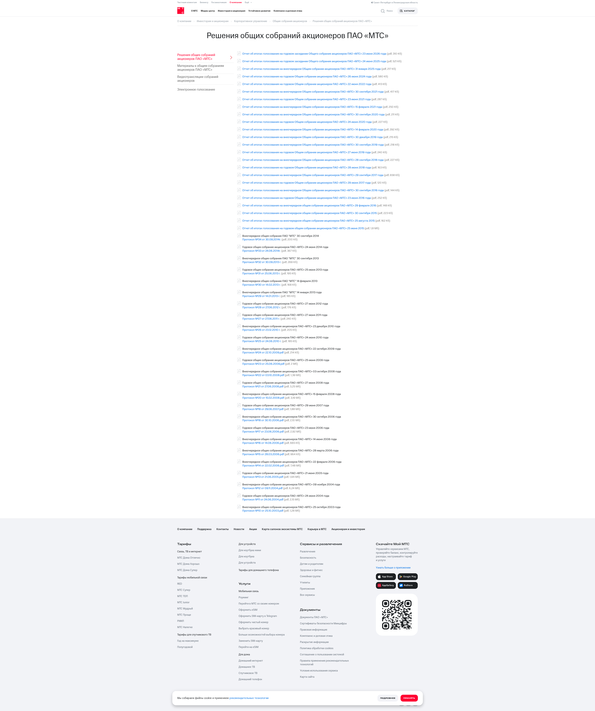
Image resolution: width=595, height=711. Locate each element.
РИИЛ (180, 621)
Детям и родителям (311, 564)
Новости (239, 529)
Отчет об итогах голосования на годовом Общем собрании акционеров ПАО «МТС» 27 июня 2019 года (306, 152)
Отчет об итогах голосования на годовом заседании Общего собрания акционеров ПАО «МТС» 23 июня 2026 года (314, 54)
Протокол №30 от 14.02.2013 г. (261, 285)
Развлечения (307, 551)
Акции (253, 529)
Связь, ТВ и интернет (189, 551)
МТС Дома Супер (187, 570)
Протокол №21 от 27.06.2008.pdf (262, 386)
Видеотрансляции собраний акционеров (197, 79)
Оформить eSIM (248, 610)
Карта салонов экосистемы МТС (282, 529)
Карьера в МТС (317, 529)
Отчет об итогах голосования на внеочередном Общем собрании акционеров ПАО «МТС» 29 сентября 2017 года (312, 175)
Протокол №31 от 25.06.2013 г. (261, 273)
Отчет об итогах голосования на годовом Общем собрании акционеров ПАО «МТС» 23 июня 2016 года (306, 198)
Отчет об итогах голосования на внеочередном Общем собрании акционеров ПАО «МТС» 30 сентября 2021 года (313, 92)
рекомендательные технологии (249, 698)
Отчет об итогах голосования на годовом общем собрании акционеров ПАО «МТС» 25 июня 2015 (303, 228)
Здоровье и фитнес (311, 570)
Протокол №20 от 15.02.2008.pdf (263, 398)
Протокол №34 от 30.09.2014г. (261, 239)
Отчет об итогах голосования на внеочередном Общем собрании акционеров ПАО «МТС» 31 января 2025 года (311, 69)
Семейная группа (310, 576)
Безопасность (308, 558)
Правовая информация (313, 630)
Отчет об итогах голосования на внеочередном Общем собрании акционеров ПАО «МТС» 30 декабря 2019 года (312, 137)
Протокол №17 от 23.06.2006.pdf (263, 432)
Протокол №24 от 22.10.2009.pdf (263, 352)
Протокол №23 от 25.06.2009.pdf (263, 364)
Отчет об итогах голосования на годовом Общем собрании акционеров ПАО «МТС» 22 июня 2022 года (306, 84)
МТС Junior (183, 602)
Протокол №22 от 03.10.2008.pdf (263, 375)
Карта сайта (307, 677)
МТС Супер (183, 590)
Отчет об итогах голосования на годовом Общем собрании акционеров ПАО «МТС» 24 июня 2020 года (307, 122)
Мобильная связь (249, 591)
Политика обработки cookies (316, 648)
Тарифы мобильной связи (192, 577)
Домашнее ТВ (247, 667)
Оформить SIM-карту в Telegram (258, 616)
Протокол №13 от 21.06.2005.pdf (262, 477)
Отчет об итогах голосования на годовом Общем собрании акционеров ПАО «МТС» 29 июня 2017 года (306, 183)
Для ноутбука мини (250, 550)
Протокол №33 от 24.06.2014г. (261, 251)
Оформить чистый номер (253, 622)
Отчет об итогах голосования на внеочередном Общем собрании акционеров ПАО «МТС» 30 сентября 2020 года (313, 114)
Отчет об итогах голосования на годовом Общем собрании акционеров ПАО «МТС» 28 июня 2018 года (306, 167)
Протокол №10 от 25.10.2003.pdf (262, 511)
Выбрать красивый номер (254, 628)
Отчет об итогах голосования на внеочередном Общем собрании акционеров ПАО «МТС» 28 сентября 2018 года (313, 160)
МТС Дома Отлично (188, 558)
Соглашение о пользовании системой (322, 654)
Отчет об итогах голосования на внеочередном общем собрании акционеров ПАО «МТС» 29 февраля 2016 (309, 205)
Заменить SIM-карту (251, 641)
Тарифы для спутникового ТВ (194, 635)
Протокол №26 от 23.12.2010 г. (261, 330)
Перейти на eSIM (248, 647)
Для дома (244, 654)
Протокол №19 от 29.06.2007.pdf (262, 409)
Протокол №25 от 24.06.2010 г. (261, 341)
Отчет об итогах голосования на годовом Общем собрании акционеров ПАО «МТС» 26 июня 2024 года (307, 76)
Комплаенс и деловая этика (316, 636)
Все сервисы (307, 595)
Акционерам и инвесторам (348, 529)
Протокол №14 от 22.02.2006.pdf (263, 466)
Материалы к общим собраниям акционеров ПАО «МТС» (200, 68)
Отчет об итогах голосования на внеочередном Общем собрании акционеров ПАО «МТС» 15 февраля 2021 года (312, 107)
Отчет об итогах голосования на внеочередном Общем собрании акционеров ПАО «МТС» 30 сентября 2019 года (313, 145)
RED (179, 584)
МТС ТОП (182, 596)
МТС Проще (184, 615)
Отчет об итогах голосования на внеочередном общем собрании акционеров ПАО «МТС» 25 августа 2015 (308, 221)
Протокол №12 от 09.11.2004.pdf (262, 488)
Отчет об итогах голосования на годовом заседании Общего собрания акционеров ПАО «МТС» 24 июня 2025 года (314, 61)
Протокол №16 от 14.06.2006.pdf (263, 443)
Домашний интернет (251, 661)
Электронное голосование (196, 89)
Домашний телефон (250, 679)
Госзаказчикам (219, 2)
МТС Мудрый (185, 609)
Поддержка (204, 529)
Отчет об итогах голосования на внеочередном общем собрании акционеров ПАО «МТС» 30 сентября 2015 (309, 213)
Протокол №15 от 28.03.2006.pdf (263, 454)
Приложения (307, 589)
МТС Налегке (185, 627)
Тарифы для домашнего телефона (259, 570)
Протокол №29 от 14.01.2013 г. (261, 296)
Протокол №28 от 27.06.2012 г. (261, 307)
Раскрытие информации (314, 642)
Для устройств (247, 544)
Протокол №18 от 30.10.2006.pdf (263, 420)
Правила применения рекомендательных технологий (324, 662)
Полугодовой (185, 647)
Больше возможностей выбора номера (262, 635)
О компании (236, 2)
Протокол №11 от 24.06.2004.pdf (262, 499)
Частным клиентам (187, 2)
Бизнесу (204, 2)
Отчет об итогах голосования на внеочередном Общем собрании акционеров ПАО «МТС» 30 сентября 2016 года (313, 190)
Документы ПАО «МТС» (314, 617)
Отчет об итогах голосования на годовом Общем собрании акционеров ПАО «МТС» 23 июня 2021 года (306, 99)
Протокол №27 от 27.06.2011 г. (261, 319)
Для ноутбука (246, 556)
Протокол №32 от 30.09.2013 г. (261, 262)
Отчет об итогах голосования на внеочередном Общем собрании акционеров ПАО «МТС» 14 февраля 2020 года (312, 130)
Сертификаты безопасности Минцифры (323, 623)
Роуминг (244, 597)
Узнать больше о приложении (393, 568)
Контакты (222, 529)
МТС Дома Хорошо (188, 564)
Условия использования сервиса (319, 671)
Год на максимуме (188, 641)
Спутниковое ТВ (248, 673)
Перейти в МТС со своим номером (259, 604)
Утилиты (305, 582)
